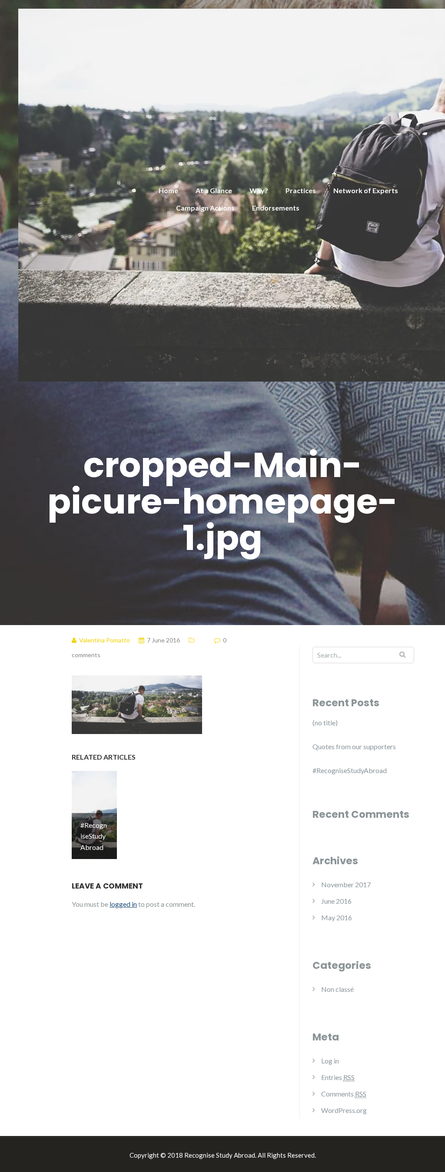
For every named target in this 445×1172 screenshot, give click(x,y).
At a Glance (214, 190)
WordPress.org (344, 1110)
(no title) (325, 722)
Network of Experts (365, 190)
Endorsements (275, 208)
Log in (330, 1061)
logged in (123, 904)
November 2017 (346, 884)
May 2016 (336, 917)
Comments (343, 1094)
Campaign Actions (205, 208)
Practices (301, 190)
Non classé (337, 989)
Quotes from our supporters (354, 746)
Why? (258, 190)
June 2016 (336, 901)
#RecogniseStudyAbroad (349, 770)
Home (168, 190)
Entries (338, 1077)
